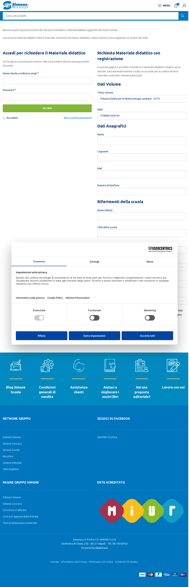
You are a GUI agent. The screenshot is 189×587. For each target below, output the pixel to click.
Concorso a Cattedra (14, 510)
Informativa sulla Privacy (74, 561)
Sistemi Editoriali (12, 462)
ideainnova (101, 547)
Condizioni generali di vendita (47, 391)
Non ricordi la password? (78, 117)
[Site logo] (15, 5)
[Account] (184, 5)
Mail (99, 168)
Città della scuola (107, 227)
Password (9, 89)
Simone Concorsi (12, 443)
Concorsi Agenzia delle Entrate (20, 516)
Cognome (102, 151)
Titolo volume (105, 92)
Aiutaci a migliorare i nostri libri (110, 391)
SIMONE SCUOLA (107, 437)
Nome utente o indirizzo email (21, 73)
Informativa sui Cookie (101, 561)
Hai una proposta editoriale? (141, 391)
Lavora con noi (173, 387)
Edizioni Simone (12, 437)
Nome (100, 134)
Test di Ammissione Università (20, 523)
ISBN (100, 109)
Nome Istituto (105, 210)
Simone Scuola (11, 449)
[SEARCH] (182, 16)
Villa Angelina (10, 469)
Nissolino (8, 456)
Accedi (47, 108)
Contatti (54, 561)
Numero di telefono (108, 185)
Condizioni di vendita (126, 561)
